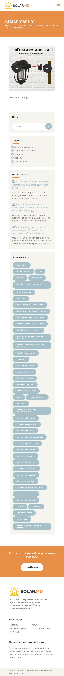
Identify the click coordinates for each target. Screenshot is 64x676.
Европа (20, 278)
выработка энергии (26, 353)
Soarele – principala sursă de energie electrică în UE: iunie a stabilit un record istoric (29, 195)
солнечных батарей (26, 494)
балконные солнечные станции (31, 311)
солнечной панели (25, 456)
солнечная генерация (27, 424)
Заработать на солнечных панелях (29, 285)
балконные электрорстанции (30, 317)
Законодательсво (23, 147)
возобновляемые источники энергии (30, 337)
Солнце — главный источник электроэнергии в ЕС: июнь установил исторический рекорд (32, 218)
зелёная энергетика (26, 391)
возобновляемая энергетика (30, 324)
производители (37, 397)
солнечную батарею (26, 468)
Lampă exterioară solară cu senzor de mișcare (37, 25)
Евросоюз (37, 278)
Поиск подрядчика (41, 628)
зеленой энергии (25, 378)
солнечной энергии (26, 462)
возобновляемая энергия (29, 330)
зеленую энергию (25, 384)
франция (36, 506)
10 (51, 68)
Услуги (35, 625)
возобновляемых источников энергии (30, 346)
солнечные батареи (26, 475)
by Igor (25, 97)
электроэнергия (24, 513)
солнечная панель (25, 430)
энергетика (22, 519)
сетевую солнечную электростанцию (26, 411)
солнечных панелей (26, 500)
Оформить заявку (17, 628)
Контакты (14, 625)
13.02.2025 (14, 97)
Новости (18, 154)
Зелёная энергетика (25, 150)
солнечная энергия (26, 449)
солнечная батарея (26, 418)
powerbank (22, 265)
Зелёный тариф (24, 292)
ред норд (21, 403)
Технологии (20, 161)
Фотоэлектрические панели (30, 305)
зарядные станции (25, 365)
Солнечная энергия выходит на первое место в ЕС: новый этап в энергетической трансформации (31, 241)
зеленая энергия (24, 372)
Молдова (21, 298)
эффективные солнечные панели (29, 526)
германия (21, 359)
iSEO (23, 673)
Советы (18, 158)
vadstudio (13, 673)
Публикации (15, 632)
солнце (20, 506)
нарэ (19, 397)
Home (7, 25)
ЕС (40, 271)
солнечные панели (25, 481)
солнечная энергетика (27, 443)
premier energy (23, 271)
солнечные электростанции (30, 487)
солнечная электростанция (30, 437)
